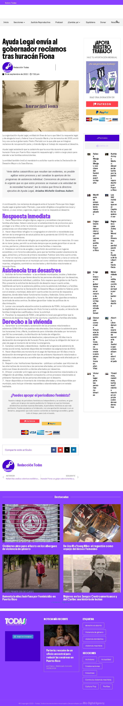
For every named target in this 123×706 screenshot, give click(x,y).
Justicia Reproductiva (40, 22)
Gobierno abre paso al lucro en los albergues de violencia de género (29, 547)
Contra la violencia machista (98, 680)
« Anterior (55, 602)
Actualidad (106, 659)
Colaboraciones (92, 666)
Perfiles (106, 686)
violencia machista (93, 646)
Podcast (59, 22)
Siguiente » (67, 602)
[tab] (102, 138)
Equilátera (90, 22)
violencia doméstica (94, 639)
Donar (103, 22)
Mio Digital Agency (94, 703)
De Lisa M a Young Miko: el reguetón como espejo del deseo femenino (88, 547)
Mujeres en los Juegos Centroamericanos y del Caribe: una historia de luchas (90, 598)
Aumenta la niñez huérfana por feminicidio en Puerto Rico (29, 598)
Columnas (89, 673)
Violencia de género (94, 632)
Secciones (18, 22)
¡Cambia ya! (73, 22)
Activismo (89, 659)
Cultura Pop (90, 686)
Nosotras (115, 22)
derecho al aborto (93, 625)
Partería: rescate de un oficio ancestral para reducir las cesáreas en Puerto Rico (60, 656)
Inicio (6, 22)
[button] (53, 450)
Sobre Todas (10, 3)
